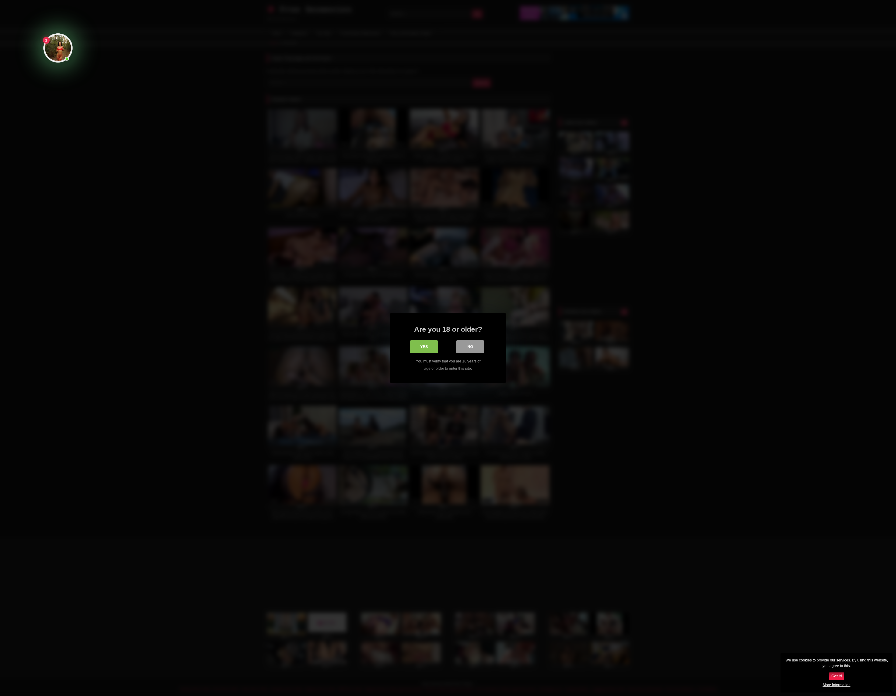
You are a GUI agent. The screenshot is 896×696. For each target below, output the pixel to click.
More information (836, 685)
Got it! (836, 676)
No (470, 347)
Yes (424, 347)
